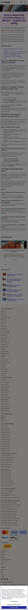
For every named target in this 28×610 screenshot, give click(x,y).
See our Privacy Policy (6, 598)
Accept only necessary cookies (14, 604)
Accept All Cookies (14, 607)
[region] (14, 597)
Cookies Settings (14, 601)
